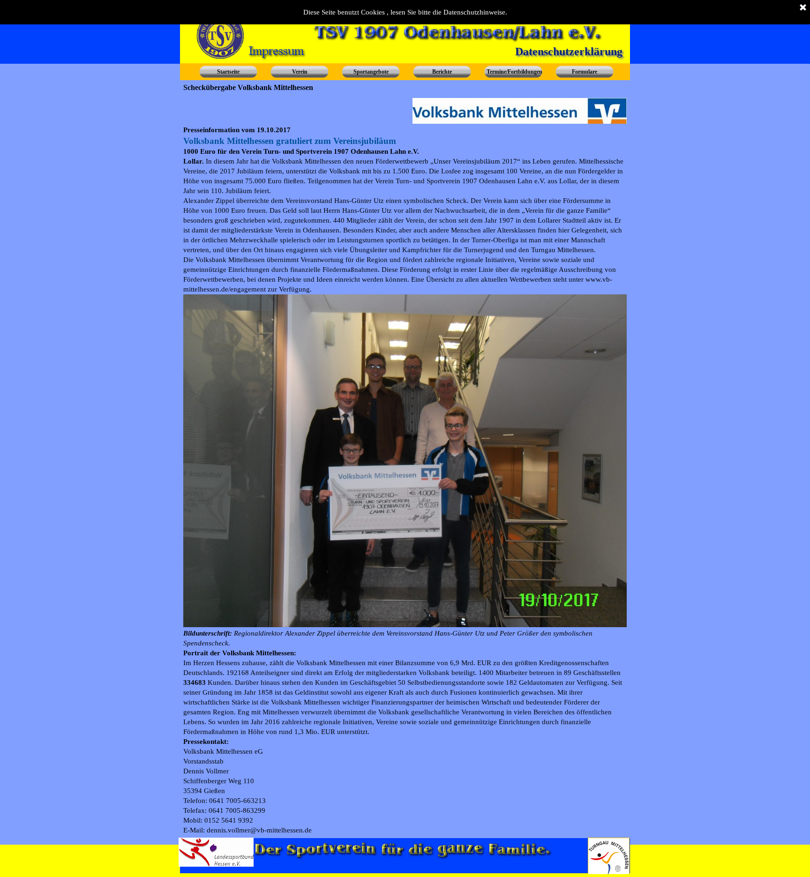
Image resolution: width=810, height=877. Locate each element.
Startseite (228, 71)
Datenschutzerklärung (568, 51)
